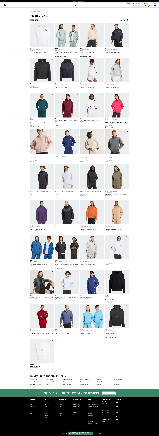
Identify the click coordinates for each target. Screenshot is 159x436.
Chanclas (99, 384)
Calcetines (49, 384)
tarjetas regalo (145, 3)
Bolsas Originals (50, 379)
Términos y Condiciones (91, 433)
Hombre (66, 5)
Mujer (71, 5)
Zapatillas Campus (84, 384)
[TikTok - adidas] (122, 416)
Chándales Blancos (117, 379)
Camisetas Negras (67, 384)
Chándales (115, 381)
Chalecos (99, 379)
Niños (75, 5)
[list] (73, 20)
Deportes (86, 5)
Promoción (92, 5)
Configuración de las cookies (62, 433)
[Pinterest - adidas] (122, 413)
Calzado (80, 5)
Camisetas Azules (67, 381)
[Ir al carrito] (155, 5)
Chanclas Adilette (33, 379)
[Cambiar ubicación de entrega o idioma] (155, 3)
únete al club (151, 3)
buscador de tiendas (127, 3)
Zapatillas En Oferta (67, 379)
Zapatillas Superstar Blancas (36, 384)
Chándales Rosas (117, 384)
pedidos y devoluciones (138, 3)
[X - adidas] (122, 409)
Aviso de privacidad (82, 433)
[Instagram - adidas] (122, 406)
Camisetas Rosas (83, 381)
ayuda (133, 3)
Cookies (76, 433)
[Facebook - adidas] (122, 402)
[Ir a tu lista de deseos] (152, 5)
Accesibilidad (99, 433)
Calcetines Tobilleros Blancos (53, 381)
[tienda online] (4, 5)
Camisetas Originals (84, 379)
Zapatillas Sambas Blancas (36, 381)
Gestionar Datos (72, 433)
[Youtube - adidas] (122, 419)
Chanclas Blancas (101, 381)
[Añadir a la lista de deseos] (52, 25)
